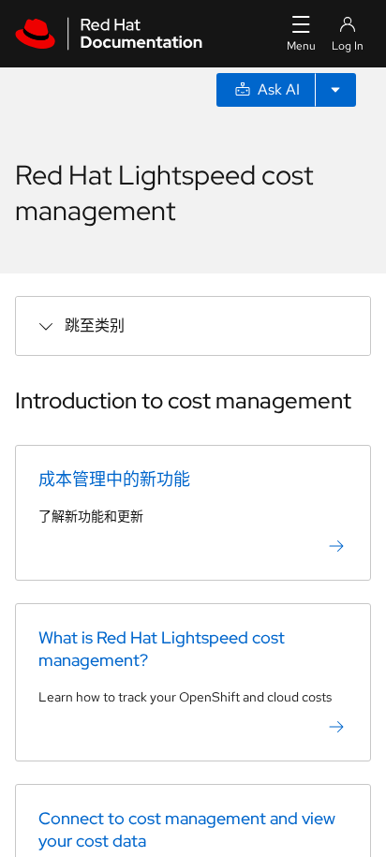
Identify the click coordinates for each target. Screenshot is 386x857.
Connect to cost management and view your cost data (186, 828)
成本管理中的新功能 (114, 479)
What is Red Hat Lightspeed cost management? (161, 648)
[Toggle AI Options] (335, 90)
